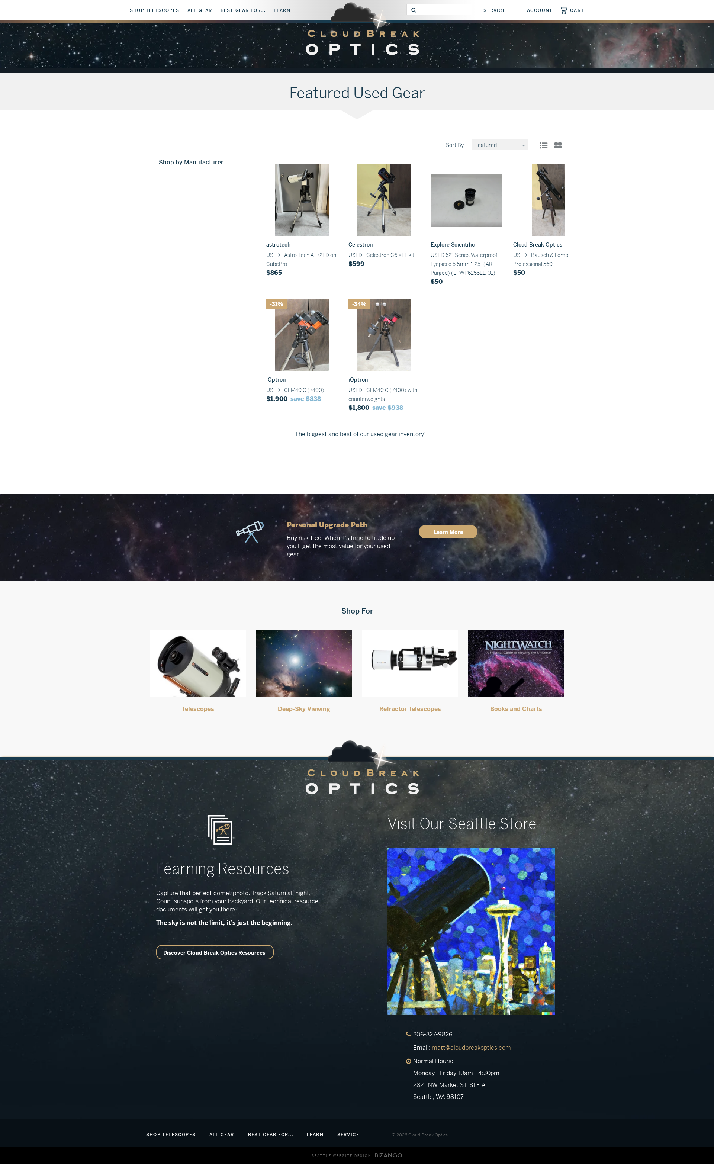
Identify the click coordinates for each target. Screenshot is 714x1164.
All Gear (199, 10)
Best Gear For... (243, 10)
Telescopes (198, 709)
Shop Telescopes (154, 10)
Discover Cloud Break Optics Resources (214, 952)
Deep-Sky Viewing (304, 709)
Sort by (455, 145)
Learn (282, 10)
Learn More (448, 532)
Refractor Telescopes (410, 709)
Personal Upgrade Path (327, 525)
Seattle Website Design (342, 1156)
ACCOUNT (540, 10)
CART (577, 10)
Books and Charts (516, 709)
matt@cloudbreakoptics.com (471, 1048)
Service (494, 10)
